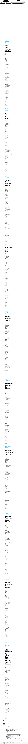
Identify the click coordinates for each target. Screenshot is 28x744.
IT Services (7, 177)
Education (7, 513)
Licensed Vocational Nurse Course (8, 518)
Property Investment (7, 380)
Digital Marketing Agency (7, 41)
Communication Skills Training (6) (14, 734)
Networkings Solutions (8, 447)
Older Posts (4, 721)
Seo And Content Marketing (8, 48)
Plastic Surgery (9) (11, 730)
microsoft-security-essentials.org (12, 2)
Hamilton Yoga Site (8, 249)
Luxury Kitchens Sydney (8, 318)
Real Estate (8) (10, 731)
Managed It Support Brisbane (8, 182)
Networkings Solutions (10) (13, 729)
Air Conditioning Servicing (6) (13, 735)
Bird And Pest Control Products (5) (14, 740)
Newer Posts (4, 723)
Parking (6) (9, 737)
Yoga (6, 244)
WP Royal (11, 742)
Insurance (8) (10, 732)
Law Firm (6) (10, 736)
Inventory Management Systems (9, 452)
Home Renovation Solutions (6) (13, 738)
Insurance (7, 579)
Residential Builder (7, 109)
